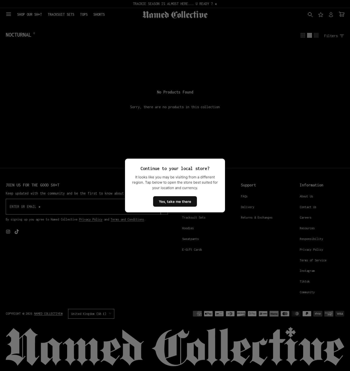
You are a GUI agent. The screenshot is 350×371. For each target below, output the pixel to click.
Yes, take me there (175, 201)
